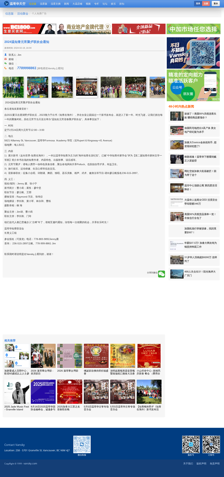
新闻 (66, 3)
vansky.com (30, 463)
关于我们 (188, 463)
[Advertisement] (194, 336)
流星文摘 (56, 3)
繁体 (216, 3)
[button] (161, 88)
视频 (88, 3)
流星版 (43, 3)
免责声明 (215, 463)
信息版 (32, 3)
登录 (198, 3)
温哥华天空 (18, 3)
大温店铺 (77, 3)
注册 (206, 3)
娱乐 (113, 3)
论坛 (105, 3)
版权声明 (201, 463)
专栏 (96, 3)
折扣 (121, 3)
